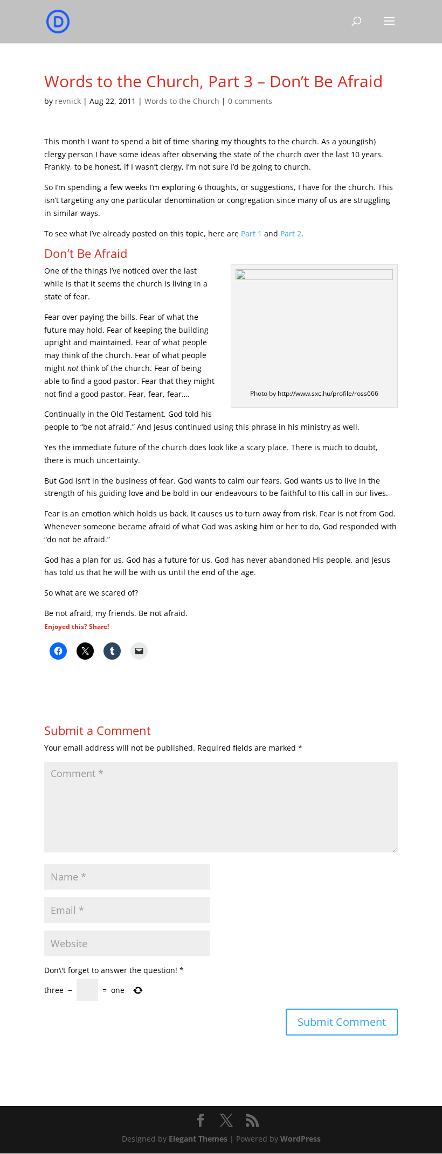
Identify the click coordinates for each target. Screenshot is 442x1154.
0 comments (250, 101)
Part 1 (252, 233)
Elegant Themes (198, 1139)
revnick (68, 101)
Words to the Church (181, 101)
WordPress (300, 1139)
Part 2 (290, 233)
